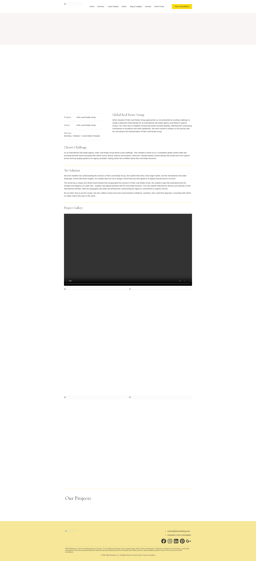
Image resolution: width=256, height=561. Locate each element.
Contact (148, 7)
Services (100, 7)
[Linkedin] (176, 541)
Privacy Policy (137, 555)
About (124, 7)
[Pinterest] (182, 541)
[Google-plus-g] (188, 541)
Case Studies (113, 7)
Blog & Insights (136, 7)
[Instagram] (169, 541)
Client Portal (159, 7)
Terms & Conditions (149, 555)
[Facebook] (163, 541)
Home (92, 7)
